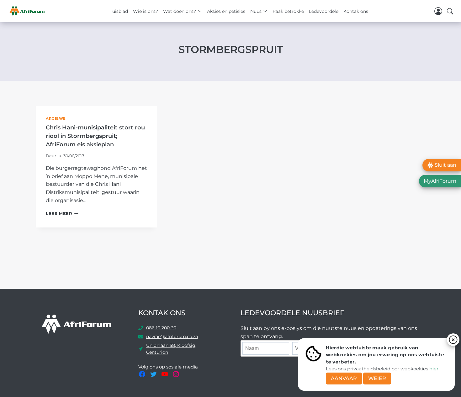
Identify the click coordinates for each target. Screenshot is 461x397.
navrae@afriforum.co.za (172, 336)
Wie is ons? (145, 11)
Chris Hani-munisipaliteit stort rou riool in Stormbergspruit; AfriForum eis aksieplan (95, 136)
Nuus (256, 11)
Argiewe (56, 118)
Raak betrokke (288, 11)
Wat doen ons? (179, 11)
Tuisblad (119, 11)
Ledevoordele (323, 11)
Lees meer (62, 213)
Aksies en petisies (226, 11)
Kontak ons (355, 11)
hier (433, 369)
